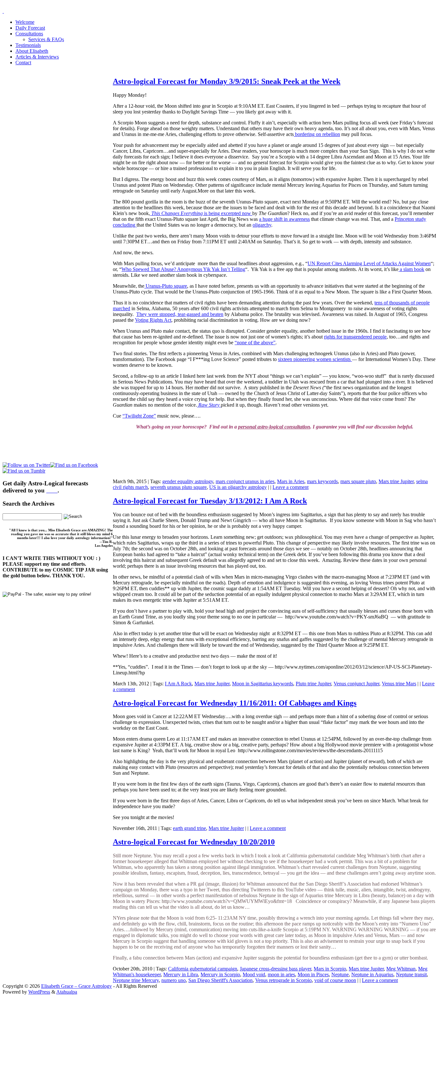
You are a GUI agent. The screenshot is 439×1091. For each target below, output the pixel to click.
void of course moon (335, 980)
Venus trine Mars (399, 683)
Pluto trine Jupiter (313, 683)
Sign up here (171, 1035)
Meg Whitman (401, 968)
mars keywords (322, 481)
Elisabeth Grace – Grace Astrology (76, 986)
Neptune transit (411, 974)
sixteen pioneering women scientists (315, 359)
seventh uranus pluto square (178, 487)
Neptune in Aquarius (372, 974)
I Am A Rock (178, 683)
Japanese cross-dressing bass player (275, 968)
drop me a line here (286, 1046)
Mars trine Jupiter (396, 481)
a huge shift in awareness (284, 219)
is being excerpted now (201, 213)
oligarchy (262, 225)
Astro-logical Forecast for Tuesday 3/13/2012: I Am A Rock (210, 501)
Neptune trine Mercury (136, 980)
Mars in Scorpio (330, 968)
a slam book (411, 269)
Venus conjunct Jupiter (356, 683)
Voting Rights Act (153, 320)
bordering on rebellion (317, 134)
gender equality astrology (187, 481)
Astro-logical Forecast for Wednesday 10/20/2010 (194, 842)
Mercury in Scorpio (220, 974)
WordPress (39, 992)
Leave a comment (291, 487)
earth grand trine (189, 828)
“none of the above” (255, 342)
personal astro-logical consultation (274, 426)
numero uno (173, 980)
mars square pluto (358, 481)
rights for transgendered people (355, 336)
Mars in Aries (290, 481)
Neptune (340, 974)
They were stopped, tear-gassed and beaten (179, 314)
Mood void (254, 974)
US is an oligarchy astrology (238, 487)
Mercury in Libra (180, 974)
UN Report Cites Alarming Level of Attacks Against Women (369, 263)
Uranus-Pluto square (165, 286)
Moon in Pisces (313, 974)
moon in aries (281, 974)
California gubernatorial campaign (202, 968)
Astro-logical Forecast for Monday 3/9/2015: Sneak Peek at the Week (226, 81)
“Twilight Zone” (139, 416)
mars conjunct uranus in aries (245, 481)
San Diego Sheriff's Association (220, 980)
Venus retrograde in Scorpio (283, 980)
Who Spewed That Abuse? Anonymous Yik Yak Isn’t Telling (183, 269)
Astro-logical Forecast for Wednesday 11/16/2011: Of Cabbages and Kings (234, 703)
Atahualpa (66, 992)
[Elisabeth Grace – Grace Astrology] (3, 11)
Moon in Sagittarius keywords (262, 683)
